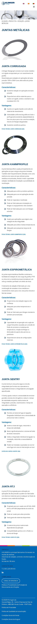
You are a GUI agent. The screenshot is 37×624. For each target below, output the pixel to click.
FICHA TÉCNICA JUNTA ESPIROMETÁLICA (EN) (14, 344)
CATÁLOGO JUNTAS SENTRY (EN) (11, 451)
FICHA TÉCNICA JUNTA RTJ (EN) (10, 537)
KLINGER (4, 21)
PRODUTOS (12, 21)
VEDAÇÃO (21, 21)
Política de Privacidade (9, 607)
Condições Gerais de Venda (10, 615)
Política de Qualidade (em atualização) (14, 611)
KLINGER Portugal (8, 3)
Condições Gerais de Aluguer (11, 619)
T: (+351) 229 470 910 (8, 569)
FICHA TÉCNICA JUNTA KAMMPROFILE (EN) (13, 234)
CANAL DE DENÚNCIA (11, 581)
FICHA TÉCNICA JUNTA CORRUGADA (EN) (13, 129)
